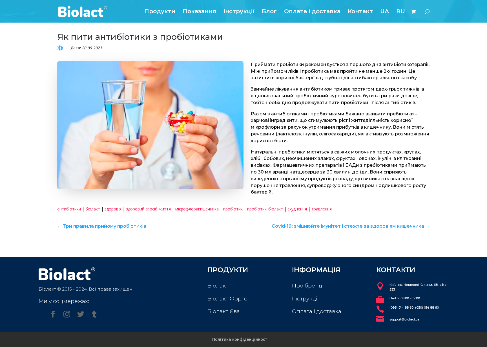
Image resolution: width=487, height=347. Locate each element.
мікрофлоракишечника (197, 209)
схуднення (297, 209)
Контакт (360, 12)
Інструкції (238, 12)
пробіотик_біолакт (265, 209)
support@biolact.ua (404, 319)
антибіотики (69, 209)
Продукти (159, 12)
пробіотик (233, 209)
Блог (269, 12)
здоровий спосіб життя (148, 209)
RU (400, 12)
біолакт (92, 209)
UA (384, 12)
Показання (199, 12)
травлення (321, 209)
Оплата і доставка (312, 12)
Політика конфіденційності (240, 339)
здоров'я (113, 209)
